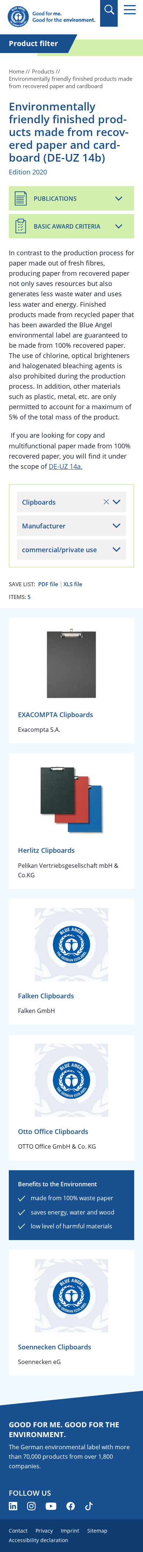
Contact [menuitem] (18, 1530)
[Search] (109, 10)
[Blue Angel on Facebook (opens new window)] (70, 1506)
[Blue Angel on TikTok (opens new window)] (89, 1506)
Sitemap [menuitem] (97, 1530)
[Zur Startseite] (51, 17)
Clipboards (39, 502)
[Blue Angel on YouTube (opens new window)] (50, 1506)
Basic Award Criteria (67, 226)
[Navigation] (130, 10)
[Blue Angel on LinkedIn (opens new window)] (13, 1506)
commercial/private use (59, 549)
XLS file (72, 584)
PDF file (48, 584)
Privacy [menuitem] (44, 1530)
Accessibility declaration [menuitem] (38, 1540)
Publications (55, 199)
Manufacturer (44, 525)
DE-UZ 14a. (65, 466)
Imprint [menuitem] (70, 1530)
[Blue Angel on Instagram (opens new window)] (31, 1506)
